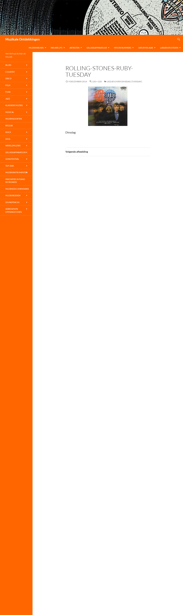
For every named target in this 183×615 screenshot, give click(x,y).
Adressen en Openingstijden (13, 210)
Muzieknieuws (36, 48)
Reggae (9, 125)
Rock (8, 132)
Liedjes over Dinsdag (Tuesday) (124, 81)
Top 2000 (9, 166)
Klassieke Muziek (14, 105)
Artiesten (74, 48)
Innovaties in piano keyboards (15, 180)
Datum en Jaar (145, 48)
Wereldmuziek (13, 145)
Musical (9, 112)
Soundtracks (12, 202)
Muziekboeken (12, 195)
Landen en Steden (169, 48)
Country (10, 72)
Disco (8, 78)
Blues (8, 65)
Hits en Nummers (122, 48)
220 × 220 (97, 81)
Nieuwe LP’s (56, 48)
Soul (8, 139)
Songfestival (12, 159)
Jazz (7, 98)
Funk (8, 92)
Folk (7, 85)
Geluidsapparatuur (96, 48)
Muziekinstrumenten (16, 172)
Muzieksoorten (13, 119)
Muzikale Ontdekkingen (22, 39)
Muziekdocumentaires (17, 189)
